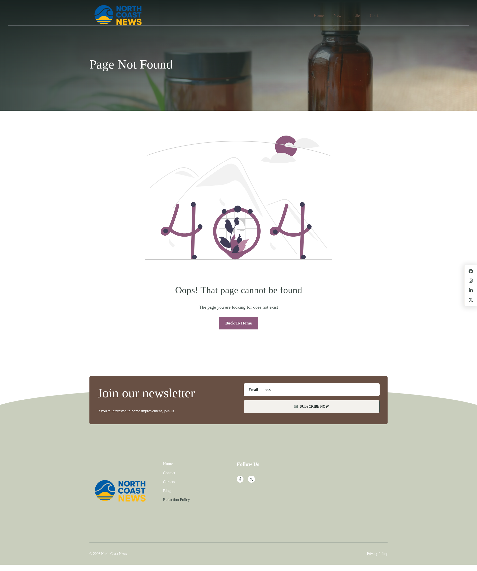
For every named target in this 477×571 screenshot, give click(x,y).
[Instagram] (471, 281)
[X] (251, 479)
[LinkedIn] (471, 290)
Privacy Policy (377, 554)
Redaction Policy (176, 500)
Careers (169, 482)
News (338, 15)
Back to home (238, 323)
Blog (167, 491)
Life (356, 15)
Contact (376, 15)
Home (319, 15)
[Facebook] (240, 479)
